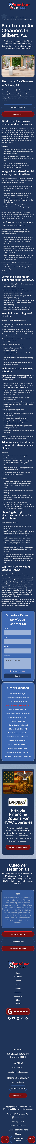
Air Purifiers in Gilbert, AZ (18, 694)
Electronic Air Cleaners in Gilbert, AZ (18, 705)
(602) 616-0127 (18, 1067)
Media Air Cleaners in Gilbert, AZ (18, 733)
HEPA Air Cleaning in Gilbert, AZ (18, 725)
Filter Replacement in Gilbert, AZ (18, 717)
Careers (18, 1004)
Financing (18, 992)
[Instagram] (18, 1018)
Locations (18, 996)
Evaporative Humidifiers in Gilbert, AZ (18, 713)
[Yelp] (22, 1018)
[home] (18, 6)
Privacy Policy (18, 1121)
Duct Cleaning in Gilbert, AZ (18, 701)
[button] (31, 1139)
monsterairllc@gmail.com (18, 1072)
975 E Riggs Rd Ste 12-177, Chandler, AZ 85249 (18, 1055)
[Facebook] (9, 1018)
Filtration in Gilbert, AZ (18, 721)
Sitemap (18, 1134)
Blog (18, 1000)
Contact (18, 981)
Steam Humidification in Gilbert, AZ (18, 737)
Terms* (23, 671)
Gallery (18, 988)
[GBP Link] (18, 1011)
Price (18, 984)
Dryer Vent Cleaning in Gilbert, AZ (18, 697)
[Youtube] (13, 1018)
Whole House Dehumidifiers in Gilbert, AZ (18, 756)
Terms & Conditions (18, 1126)
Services (20, 17)
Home (11, 17)
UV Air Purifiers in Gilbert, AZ (18, 741)
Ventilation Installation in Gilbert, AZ (18, 748)
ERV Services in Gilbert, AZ (18, 709)
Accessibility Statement (18, 1130)
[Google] (26, 1018)
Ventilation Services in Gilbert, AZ (18, 752)
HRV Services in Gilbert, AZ (18, 729)
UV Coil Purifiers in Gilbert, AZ (18, 745)
